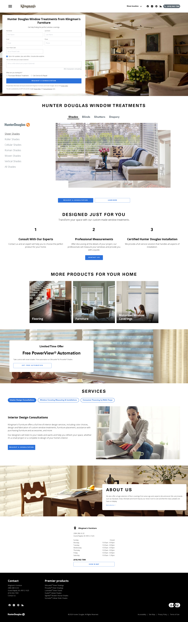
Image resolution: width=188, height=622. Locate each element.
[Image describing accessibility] (174, 605)
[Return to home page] (48, 6)
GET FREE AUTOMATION (32, 365)
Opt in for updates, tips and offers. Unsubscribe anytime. (26, 56)
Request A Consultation (75, 200)
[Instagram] (152, 6)
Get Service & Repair (40, 75)
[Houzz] (160, 6)
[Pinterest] (156, 6)
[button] (10, 6)
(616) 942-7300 (79, 559)
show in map (94, 564)
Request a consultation (21, 447)
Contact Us (94, 257)
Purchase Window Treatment (18, 75)
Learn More (112, 200)
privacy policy (64, 86)
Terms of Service (47, 89)
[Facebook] (148, 6)
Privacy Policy (37, 89)
